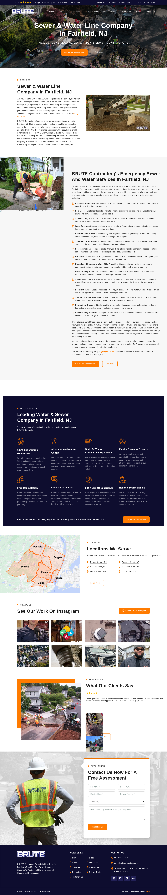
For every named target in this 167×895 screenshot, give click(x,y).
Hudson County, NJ (130, 567)
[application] (118, 113)
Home (74, 858)
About (74, 863)
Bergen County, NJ (98, 562)
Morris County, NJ (98, 571)
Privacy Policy (95, 872)
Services (76, 867)
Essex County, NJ (98, 567)
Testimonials (77, 877)
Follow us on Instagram (135, 611)
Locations (93, 863)
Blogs (91, 858)
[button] (89, 696)
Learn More (95, 583)
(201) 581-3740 (107, 352)
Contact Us (94, 867)
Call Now (99, 52)
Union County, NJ (129, 571)
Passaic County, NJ (130, 562)
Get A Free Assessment (74, 52)
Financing (76, 872)
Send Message (97, 827)
